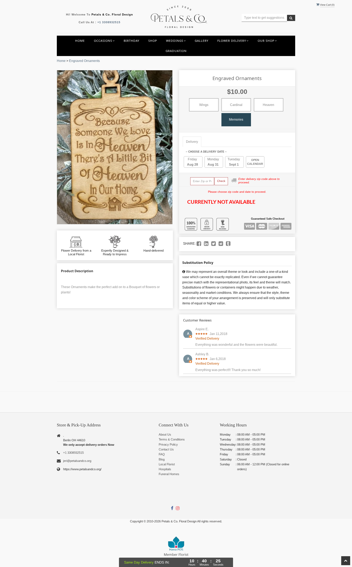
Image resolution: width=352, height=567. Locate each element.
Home (80, 41)
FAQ (162, 454)
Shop (152, 41)
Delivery (192, 141)
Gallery (201, 41)
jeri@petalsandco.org (77, 460)
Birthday (131, 41)
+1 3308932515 (108, 22)
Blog (162, 459)
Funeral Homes (169, 474)
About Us (165, 434)
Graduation (176, 51)
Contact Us (166, 449)
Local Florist (167, 464)
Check (221, 181)
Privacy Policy (168, 444)
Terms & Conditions (172, 439)
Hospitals (165, 469)
